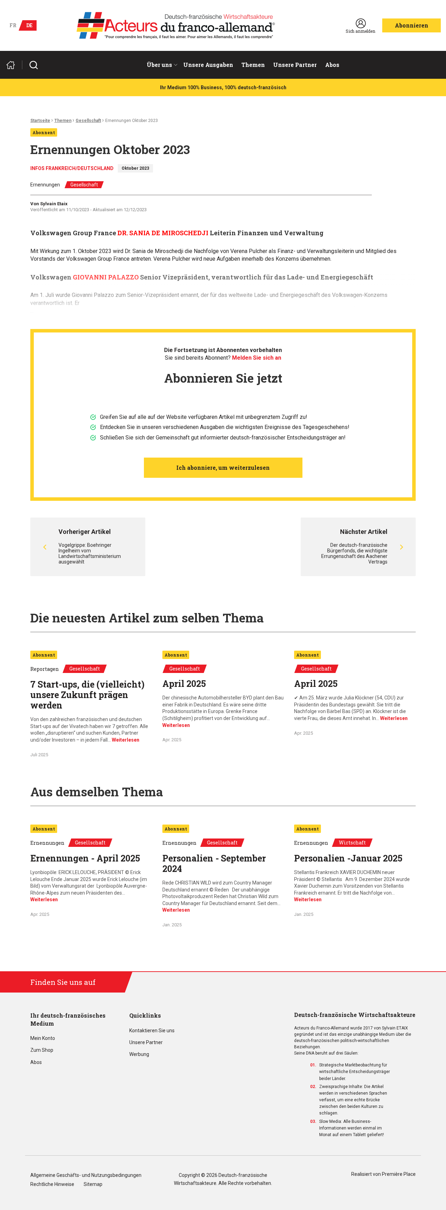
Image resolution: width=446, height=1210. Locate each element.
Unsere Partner (295, 64)
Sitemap (93, 1184)
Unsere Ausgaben (208, 64)
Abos (332, 64)
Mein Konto (42, 1038)
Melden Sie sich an (256, 357)
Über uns (159, 64)
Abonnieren (411, 25)
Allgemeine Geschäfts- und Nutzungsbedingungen (85, 1175)
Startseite (40, 120)
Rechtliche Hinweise (52, 1184)
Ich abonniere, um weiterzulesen (223, 467)
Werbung (139, 1054)
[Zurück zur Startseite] (13, 65)
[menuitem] (161, 65)
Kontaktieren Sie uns (152, 1030)
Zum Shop (41, 1050)
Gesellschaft (88, 120)
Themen (253, 64)
